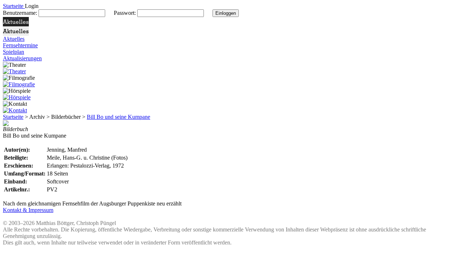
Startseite (13, 117)
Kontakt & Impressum (28, 210)
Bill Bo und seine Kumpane (118, 117)
